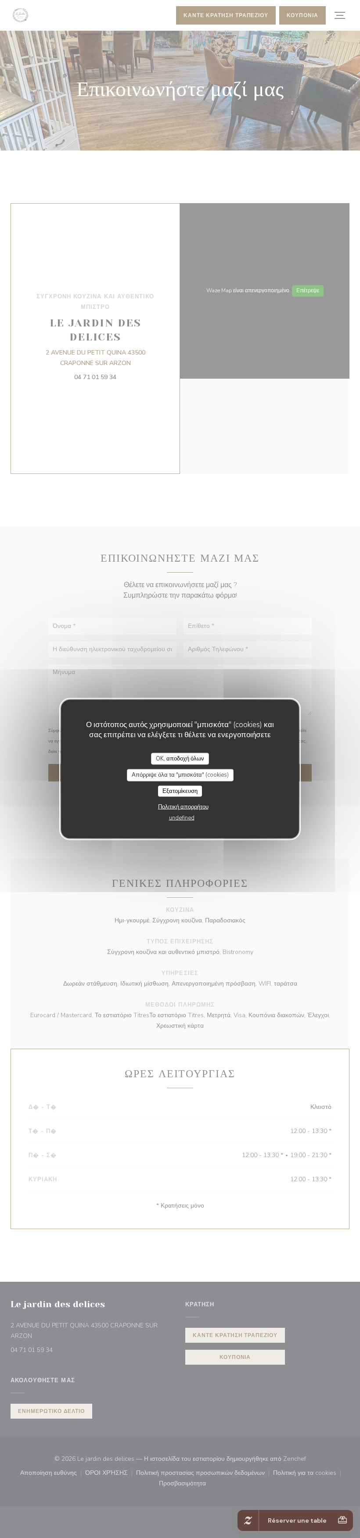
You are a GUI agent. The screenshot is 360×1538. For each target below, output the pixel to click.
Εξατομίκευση (180, 791)
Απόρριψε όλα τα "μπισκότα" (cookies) (180, 775)
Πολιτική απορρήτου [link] (183, 807)
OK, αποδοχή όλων (180, 758)
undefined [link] (181, 818)
